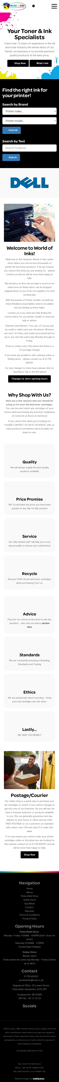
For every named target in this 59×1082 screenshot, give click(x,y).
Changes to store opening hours (29, 378)
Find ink (13, 130)
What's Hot (42, 63)
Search (13, 157)
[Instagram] (15, 1012)
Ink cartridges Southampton (29, 1072)
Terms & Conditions (29, 914)
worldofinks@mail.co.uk (31, 980)
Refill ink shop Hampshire (29, 1068)
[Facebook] (4, 1012)
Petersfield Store (29, 896)
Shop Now (20, 63)
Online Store (29, 899)
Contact (29, 907)
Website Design (22, 1078)
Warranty (29, 911)
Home (29, 888)
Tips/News (29, 903)
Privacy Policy (29, 918)
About (29, 892)
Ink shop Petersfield (29, 1064)
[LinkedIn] (10, 1012)
